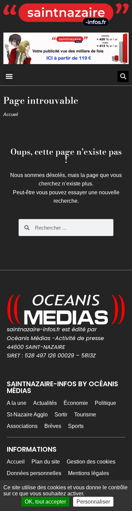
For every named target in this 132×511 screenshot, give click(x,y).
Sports (76, 426)
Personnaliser (93, 502)
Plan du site (45, 462)
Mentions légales (88, 473)
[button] (9, 76)
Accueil (10, 114)
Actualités (45, 403)
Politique (105, 403)
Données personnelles (34, 473)
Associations (22, 426)
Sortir (60, 414)
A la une (16, 403)
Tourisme (85, 414)
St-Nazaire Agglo (27, 414)
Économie (76, 403)
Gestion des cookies (91, 462)
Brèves (52, 426)
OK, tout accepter (45, 502)
